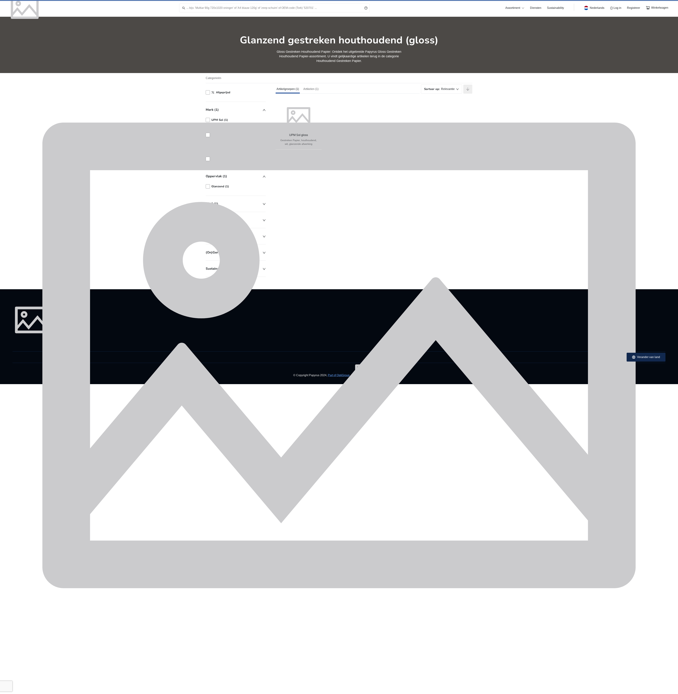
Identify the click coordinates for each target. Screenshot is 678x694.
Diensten (535, 7)
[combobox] (441, 89)
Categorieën (213, 78)
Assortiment (512, 7)
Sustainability (555, 7)
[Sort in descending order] (467, 89)
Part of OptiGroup (339, 375)
